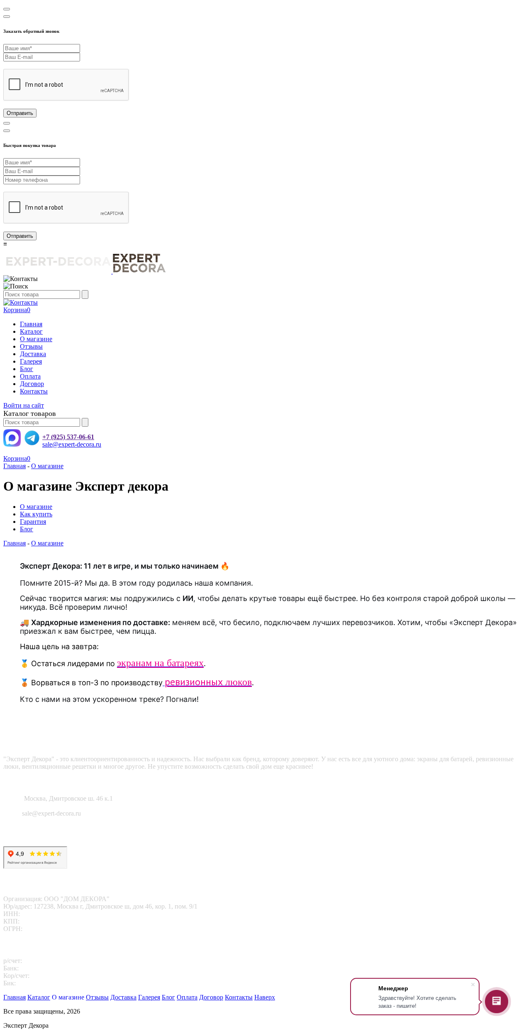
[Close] (6, 9)
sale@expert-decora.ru (71, 444)
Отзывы (31, 346)
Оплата (30, 376)
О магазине (36, 338)
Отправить (20, 113)
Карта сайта (20, 827)
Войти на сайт (23, 405)
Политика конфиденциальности (48, 834)
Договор (32, 383)
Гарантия (33, 521)
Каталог (31, 331)
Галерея (31, 361)
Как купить (36, 514)
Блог (26, 368)
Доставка (33, 353)
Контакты (34, 391)
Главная (31, 323)
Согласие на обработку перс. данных (55, 842)
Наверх (264, 997)
